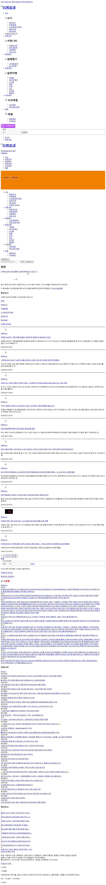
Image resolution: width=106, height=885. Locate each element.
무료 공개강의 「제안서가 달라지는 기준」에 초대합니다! (22, 715)
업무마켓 (8, 68)
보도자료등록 (58, 288)
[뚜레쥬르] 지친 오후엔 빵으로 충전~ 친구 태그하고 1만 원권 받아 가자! (27, 706)
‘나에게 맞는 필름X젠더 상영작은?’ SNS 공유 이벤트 (20, 711)
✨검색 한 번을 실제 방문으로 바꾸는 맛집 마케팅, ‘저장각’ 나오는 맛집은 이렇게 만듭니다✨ (35, 772)
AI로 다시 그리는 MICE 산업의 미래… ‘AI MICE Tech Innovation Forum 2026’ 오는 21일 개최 (34, 383)
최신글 (3, 671)
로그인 (7, 137)
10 (15, 555)
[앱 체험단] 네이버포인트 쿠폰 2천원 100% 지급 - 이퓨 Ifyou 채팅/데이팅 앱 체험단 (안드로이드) (35, 693)
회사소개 (4, 851)
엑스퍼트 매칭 (14, 107)
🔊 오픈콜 (13, 66)
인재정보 (12, 121)
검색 (32, 564)
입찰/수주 (12, 29)
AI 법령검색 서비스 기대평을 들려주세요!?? (17, 785)
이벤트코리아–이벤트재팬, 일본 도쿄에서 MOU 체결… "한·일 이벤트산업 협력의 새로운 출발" (35, 544)
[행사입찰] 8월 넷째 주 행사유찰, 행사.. (15, 829)
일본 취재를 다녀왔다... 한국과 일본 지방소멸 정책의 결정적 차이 (24, 495)
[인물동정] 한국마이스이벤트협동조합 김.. (16, 833)
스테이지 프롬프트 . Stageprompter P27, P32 (16, 728)
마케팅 (11, 78)
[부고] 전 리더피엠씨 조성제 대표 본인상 (15, 841)
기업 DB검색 (14, 220)
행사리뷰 (12, 31)
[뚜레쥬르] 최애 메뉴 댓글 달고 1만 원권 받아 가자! (19, 741)
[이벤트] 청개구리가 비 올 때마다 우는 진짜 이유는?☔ (21, 789)
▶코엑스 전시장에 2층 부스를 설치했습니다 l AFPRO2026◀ (23, 680)
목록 (2, 559)
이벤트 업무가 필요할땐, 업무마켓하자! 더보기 (19, 271)
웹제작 (11, 93)
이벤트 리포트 (10, 34)
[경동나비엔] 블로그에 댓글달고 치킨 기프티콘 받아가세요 (22, 746)
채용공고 (12, 253)
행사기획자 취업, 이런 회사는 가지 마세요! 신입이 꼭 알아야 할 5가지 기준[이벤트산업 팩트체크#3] (37, 449)
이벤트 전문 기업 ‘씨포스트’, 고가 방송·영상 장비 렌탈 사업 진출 (24, 521)
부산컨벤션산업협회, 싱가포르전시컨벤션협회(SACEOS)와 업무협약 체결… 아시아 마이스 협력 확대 (38, 472)
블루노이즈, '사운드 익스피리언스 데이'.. (15, 813)
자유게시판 (13, 45)
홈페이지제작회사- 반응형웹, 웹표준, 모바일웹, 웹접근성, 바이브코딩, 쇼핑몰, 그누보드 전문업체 (36, 737)
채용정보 (12, 119)
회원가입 (8, 140)
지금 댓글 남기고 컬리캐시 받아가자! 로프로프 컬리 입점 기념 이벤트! (26, 750)
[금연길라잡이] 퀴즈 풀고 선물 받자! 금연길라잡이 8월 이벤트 (23, 685)
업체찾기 (8, 54)
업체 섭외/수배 (14, 222)
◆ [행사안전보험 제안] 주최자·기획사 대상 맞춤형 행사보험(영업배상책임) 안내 (30, 732)
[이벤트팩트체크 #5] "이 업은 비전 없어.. (15, 845)
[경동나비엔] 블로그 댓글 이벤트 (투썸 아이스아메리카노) (22, 780)
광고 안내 (11, 851)
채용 (6, 109)
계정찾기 (11, 576)
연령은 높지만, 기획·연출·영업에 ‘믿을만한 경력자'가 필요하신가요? (26, 337)
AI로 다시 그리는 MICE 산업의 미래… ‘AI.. (16, 849)
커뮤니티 (8, 36)
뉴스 (6, 13)
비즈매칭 (12, 105)
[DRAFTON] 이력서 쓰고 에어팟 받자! (15, 759)
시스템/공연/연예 (15, 27)
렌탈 (10, 84)
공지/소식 (12, 52)
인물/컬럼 (4, 308)
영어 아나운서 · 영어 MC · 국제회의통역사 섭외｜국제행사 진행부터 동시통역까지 (31, 776)
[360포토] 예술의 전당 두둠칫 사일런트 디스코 (18, 698)
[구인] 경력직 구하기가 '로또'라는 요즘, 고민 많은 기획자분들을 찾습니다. (28, 406)
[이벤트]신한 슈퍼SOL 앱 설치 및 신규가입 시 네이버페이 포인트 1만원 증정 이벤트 (31, 676)
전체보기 (4, 585)
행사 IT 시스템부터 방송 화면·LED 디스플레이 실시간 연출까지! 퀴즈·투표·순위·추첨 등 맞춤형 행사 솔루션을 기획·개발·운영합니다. (49, 635)
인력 (10, 86)
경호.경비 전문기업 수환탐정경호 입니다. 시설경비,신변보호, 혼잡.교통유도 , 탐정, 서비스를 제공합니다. (39, 617)
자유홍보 (12, 50)
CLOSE (3, 867)
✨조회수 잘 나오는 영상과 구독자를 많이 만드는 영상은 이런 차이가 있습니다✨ (30, 724)
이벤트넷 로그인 (7, 573)
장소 (10, 89)
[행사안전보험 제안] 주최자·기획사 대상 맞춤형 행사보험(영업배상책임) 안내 (29, 702)
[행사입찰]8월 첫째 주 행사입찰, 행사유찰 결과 (18, 428)
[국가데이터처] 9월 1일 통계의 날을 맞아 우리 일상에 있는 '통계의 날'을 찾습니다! (31, 763)
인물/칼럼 (12, 25)
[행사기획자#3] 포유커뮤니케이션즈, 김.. (15, 817)
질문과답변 (13, 48)
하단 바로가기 (27, 2)
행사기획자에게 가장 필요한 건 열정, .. (15, 825)
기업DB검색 (13, 64)
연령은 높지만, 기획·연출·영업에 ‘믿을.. (15, 821)
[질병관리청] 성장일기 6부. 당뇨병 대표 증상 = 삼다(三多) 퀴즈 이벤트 (26, 689)
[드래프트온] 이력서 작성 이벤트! (13, 798)
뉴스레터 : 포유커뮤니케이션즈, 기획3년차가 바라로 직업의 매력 (24, 719)
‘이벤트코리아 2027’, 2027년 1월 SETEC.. (16, 837)
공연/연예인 (13, 80)
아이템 (11, 91)
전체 (2, 301)
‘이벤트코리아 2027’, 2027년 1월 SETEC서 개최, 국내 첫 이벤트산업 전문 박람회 (30, 360)
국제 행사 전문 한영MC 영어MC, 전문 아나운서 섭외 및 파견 (23, 767)
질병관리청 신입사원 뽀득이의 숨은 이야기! (17, 754)
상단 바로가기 (6, 2)
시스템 (11, 82)
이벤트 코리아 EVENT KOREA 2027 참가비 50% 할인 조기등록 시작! (26, 793)
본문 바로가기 (17, 2)
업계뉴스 (12, 23)
